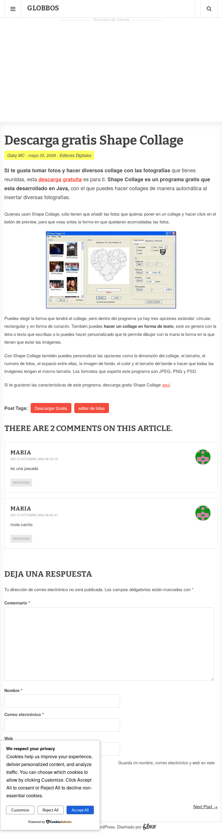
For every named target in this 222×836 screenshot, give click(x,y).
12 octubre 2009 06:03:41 (37, 515)
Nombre (13, 690)
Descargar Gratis (51, 408)
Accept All (80, 810)
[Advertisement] (111, 63)
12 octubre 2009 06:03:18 (37, 459)
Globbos (43, 8)
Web (8, 738)
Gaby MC (16, 155)
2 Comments (76, 428)
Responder (21, 482)
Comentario (17, 603)
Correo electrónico (24, 714)
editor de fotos (91, 408)
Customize (20, 810)
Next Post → (205, 806)
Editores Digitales (75, 155)
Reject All (50, 810)
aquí (166, 385)
